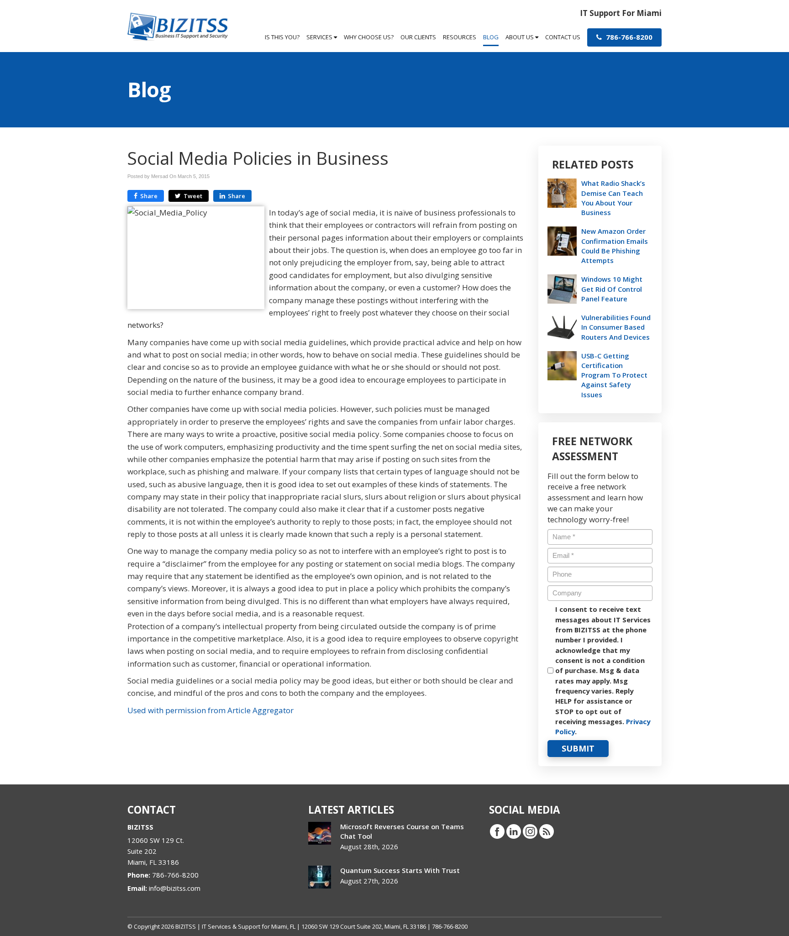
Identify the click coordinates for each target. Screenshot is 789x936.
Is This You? (282, 37)
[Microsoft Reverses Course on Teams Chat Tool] (319, 833)
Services (320, 37)
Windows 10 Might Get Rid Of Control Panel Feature (611, 288)
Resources (459, 37)
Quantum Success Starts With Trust (400, 870)
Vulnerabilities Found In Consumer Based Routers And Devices (616, 327)
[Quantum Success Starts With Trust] (319, 877)
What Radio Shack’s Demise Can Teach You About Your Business (613, 198)
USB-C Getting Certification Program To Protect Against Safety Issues (614, 375)
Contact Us (562, 37)
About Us (520, 37)
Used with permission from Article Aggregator (210, 710)
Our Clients (418, 37)
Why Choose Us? (369, 37)
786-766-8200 (628, 37)
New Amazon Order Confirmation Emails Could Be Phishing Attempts (614, 245)
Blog (491, 37)
